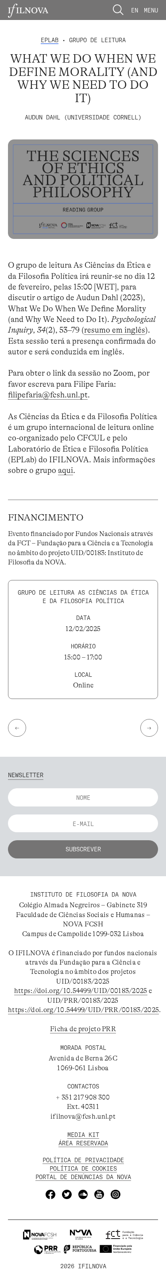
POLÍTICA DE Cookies (83, 1168)
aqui (65, 470)
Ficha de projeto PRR (83, 1029)
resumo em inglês (114, 330)
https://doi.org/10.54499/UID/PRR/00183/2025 (83, 1010)
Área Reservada (83, 1143)
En (134, 10)
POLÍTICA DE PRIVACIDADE (83, 1160)
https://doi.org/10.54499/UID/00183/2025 (80, 991)
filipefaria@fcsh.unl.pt (48, 394)
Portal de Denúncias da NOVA (83, 1176)
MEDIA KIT (83, 1134)
